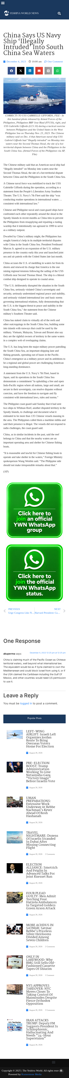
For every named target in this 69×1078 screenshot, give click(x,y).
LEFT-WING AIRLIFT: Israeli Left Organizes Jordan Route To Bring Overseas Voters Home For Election (41, 739)
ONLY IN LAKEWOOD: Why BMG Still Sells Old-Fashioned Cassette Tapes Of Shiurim (41, 963)
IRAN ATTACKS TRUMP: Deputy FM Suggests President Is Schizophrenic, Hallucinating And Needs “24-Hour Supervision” (42, 1029)
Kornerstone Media (31, 1074)
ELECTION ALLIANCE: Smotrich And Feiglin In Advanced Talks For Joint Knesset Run (41, 870)
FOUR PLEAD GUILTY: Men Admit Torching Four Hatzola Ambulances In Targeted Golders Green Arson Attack (41, 901)
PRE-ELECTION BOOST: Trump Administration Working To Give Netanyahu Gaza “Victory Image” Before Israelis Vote (40, 772)
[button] (3, 3)
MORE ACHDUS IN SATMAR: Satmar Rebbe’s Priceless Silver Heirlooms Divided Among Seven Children (40, 933)
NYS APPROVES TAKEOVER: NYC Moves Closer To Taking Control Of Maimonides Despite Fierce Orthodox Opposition (41, 994)
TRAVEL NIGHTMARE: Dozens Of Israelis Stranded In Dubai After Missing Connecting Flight (42, 840)
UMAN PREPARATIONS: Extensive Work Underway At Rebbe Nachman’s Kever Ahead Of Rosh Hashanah (40, 807)
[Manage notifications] (61, 1070)
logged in (26, 703)
